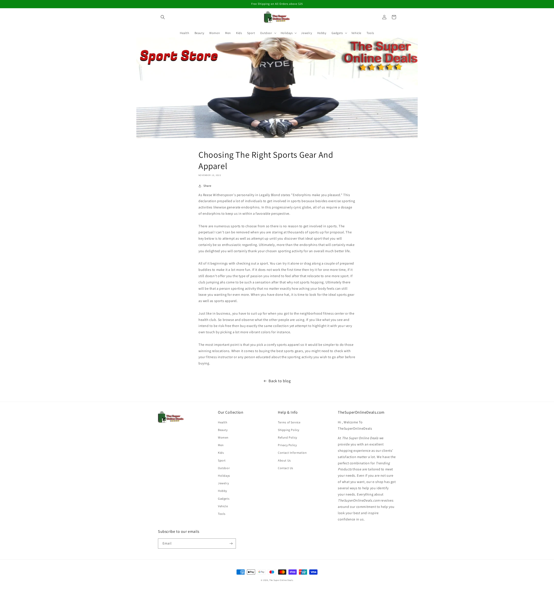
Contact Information (292, 453)
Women (223, 437)
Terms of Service (289, 422)
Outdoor (224, 468)
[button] (162, 17)
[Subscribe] (231, 543)
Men (221, 445)
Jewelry (223, 483)
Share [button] (207, 186)
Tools (221, 514)
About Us (284, 460)
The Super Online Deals (281, 580)
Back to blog (280, 380)
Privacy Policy (287, 445)
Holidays (224, 476)
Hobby (222, 491)
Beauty (223, 430)
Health (222, 422)
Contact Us (285, 468)
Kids (221, 453)
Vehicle (223, 506)
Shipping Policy (288, 430)
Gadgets (223, 499)
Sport (222, 460)
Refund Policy (287, 437)
